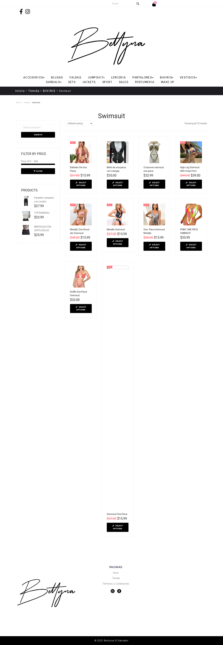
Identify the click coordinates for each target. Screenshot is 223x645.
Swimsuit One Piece (117, 514)
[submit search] (138, 3)
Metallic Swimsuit (116, 229)
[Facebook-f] (21, 11)
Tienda (33, 91)
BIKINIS (49, 91)
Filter (39, 171)
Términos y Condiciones (116, 584)
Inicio (20, 91)
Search (38, 135)
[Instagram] (27, 11)
